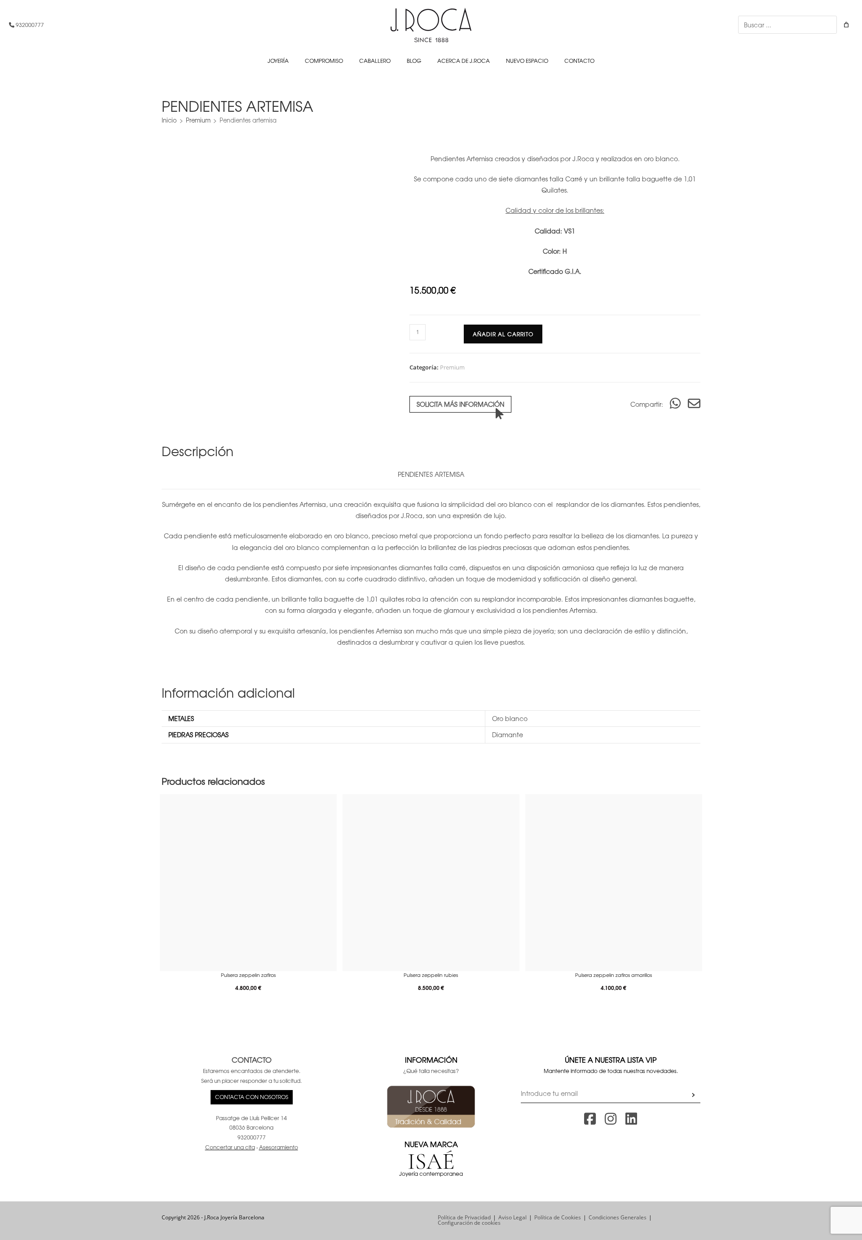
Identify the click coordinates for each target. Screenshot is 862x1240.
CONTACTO (252, 1059)
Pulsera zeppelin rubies (431, 974)
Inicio (169, 120)
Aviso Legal (512, 1217)
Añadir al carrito (503, 334)
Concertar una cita (230, 1147)
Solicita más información (460, 404)
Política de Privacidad (464, 1217)
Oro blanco (510, 718)
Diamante (507, 734)
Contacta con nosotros (251, 1097)
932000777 (29, 25)
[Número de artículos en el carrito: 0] (846, 24)
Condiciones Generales (617, 1217)
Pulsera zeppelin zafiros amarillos (613, 974)
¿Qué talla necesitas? (431, 1071)
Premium (198, 120)
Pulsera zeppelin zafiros (248, 974)
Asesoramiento (278, 1147)
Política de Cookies (557, 1217)
